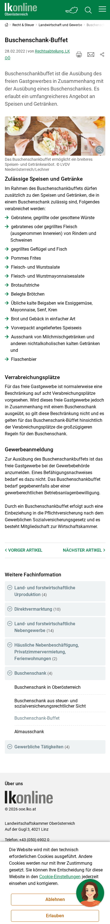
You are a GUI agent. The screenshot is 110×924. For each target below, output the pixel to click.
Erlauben (55, 915)
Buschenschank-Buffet (37, 718)
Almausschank (29, 731)
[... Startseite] (21, 10)
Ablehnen (55, 899)
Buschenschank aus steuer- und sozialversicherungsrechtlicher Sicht (50, 703)
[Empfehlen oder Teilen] (102, 54)
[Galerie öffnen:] (55, 136)
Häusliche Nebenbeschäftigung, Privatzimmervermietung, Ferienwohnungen (46, 651)
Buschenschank (33, 673)
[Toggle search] (88, 9)
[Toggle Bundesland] (72, 9)
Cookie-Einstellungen (60, 876)
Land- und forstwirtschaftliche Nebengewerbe (44, 627)
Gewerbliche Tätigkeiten (42, 746)
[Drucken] (79, 54)
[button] (102, 9)
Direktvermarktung (37, 609)
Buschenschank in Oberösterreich (47, 687)
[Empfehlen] (90, 54)
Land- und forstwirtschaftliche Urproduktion (44, 591)
